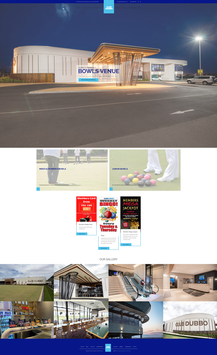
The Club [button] (78, 7)
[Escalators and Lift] (135, 277)
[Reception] (190, 277)
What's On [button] (89, 7)
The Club (82, 346)
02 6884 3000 (133, 1)
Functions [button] (118, 7)
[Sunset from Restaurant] (135, 314)
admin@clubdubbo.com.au (122, 1)
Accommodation (132, 7)
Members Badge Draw (85, 224)
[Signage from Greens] (26, 277)
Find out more (82, 233)
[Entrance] (81, 277)
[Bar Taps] (26, 314)
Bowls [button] (83, 7)
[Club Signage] (190, 314)
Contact (139, 7)
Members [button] (124, 7)
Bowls (87, 346)
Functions (115, 346)
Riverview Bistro (97, 7)
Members (121, 346)
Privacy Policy (128, 350)
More (38, 189)
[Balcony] (81, 314)
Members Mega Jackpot (130, 232)
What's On (92, 346)
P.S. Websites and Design (120, 350)
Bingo (102, 235)
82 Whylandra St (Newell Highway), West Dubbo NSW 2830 (88, 1)
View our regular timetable (88, 79)
